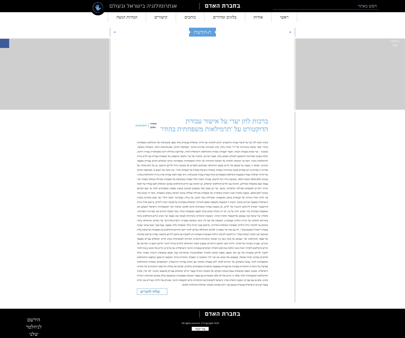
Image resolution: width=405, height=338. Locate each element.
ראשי (284, 17)
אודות (258, 17)
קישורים (160, 17)
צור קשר (200, 329)
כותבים (190, 17)
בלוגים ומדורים (225, 17)
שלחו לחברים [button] (150, 292)
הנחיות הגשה (126, 17)
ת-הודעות (202, 32)
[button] (383, 6)
